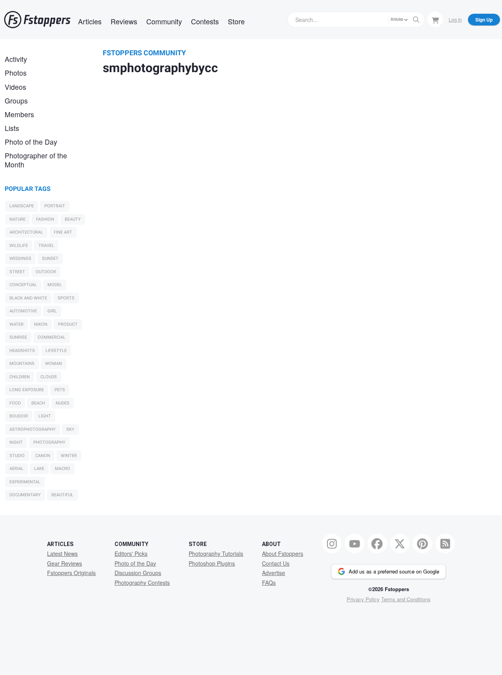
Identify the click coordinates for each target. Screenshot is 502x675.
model (54, 284)
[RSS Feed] (445, 543)
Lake (39, 468)
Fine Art (63, 232)
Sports (66, 298)
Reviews (124, 21)
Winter (69, 455)
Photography (49, 442)
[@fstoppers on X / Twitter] (400, 543)
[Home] (37, 19)
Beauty (73, 219)
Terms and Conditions (406, 599)
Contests (205, 21)
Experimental (24, 482)
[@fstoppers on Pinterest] (422, 543)
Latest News (62, 553)
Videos (15, 87)
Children (19, 377)
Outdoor (46, 272)
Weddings (20, 258)
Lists (12, 128)
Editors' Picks (131, 553)
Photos (16, 73)
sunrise (18, 337)
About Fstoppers (282, 553)
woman (53, 363)
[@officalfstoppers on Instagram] (332, 543)
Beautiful (62, 495)
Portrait (54, 206)
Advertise (273, 573)
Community (164, 21)
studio (17, 455)
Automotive (23, 311)
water (16, 324)
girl (52, 311)
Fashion (45, 219)
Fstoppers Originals (71, 573)
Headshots (22, 350)
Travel (46, 245)
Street (17, 272)
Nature (17, 219)
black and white (28, 298)
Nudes (62, 403)
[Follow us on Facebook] (377, 543)
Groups (16, 100)
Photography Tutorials (216, 553)
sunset (50, 258)
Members (19, 114)
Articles (90, 21)
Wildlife (18, 245)
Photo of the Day (31, 142)
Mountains (22, 363)
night (16, 442)
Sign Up (484, 19)
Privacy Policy (363, 599)
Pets (60, 389)
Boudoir (18, 416)
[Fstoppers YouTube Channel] (354, 543)
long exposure (26, 389)
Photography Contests (142, 582)
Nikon (40, 324)
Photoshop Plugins (212, 563)
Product (68, 324)
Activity (16, 59)
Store (236, 21)
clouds (48, 377)
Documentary (25, 495)
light (44, 416)
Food (15, 403)
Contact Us (275, 563)
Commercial (51, 337)
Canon (42, 455)
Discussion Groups (138, 573)
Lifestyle (56, 350)
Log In (455, 19)
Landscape (21, 206)
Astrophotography (32, 429)
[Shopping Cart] (435, 19)
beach (38, 403)
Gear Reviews (64, 563)
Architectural (26, 232)
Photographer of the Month (36, 160)
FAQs (269, 582)
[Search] (416, 19)
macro (62, 468)
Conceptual (23, 284)
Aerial (16, 468)
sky (70, 429)
